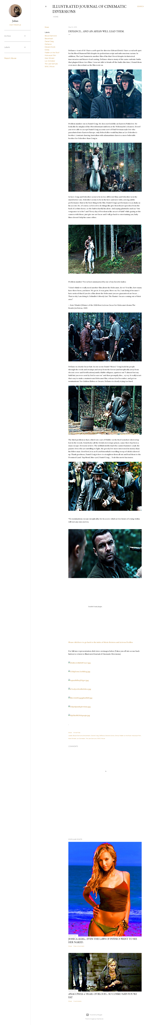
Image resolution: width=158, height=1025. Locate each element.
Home (55, 17)
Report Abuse (10, 58)
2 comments (77, 1001)
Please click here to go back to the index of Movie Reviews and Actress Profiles (100, 642)
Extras (47, 50)
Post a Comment (79, 946)
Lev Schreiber (50, 61)
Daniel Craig (49, 41)
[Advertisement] (105, 818)
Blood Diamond (51, 36)
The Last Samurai (51, 64)
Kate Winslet (49, 58)
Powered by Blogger (96, 1015)
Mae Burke (100, 1019)
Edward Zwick (50, 47)
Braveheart (49, 39)
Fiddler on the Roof (52, 53)
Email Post (77, 732)
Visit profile (15, 25)
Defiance (48, 44)
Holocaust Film (50, 55)
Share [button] (47, 27)
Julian (15, 20)
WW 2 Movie (49, 67)
